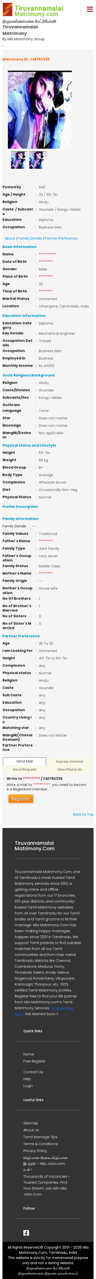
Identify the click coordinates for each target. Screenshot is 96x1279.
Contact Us (33, 1072)
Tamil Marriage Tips (40, 1137)
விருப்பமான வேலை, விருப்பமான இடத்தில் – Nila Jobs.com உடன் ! (45, 1163)
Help (27, 1078)
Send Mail (24, 761)
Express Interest (69, 761)
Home (28, 1054)
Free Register (34, 1061)
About (10, 238)
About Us (31, 1130)
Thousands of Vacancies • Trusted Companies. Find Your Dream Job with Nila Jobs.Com (46, 1185)
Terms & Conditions (40, 1143)
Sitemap (30, 1123)
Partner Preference (61, 238)
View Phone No (69, 769)
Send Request (24, 769)
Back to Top (83, 814)
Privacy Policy (35, 1150)
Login (28, 1085)
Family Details (30, 238)
